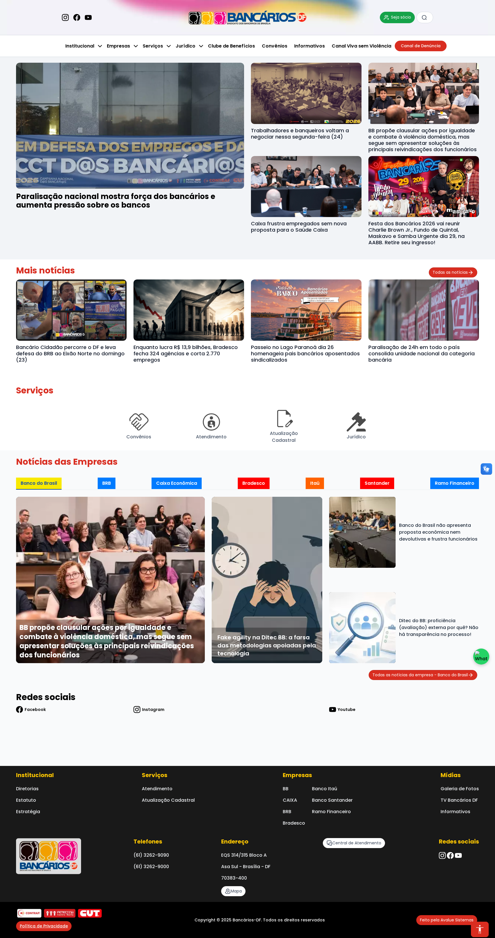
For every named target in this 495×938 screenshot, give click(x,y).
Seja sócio (401, 17)
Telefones (147, 842)
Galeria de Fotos (460, 788)
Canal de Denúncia (421, 46)
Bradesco (294, 823)
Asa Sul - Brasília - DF (245, 866)
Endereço (234, 842)
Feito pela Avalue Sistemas (447, 920)
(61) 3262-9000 (151, 866)
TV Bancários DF (459, 800)
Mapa (236, 891)
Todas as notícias (450, 272)
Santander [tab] (377, 483)
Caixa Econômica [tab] (176, 483)
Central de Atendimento (356, 843)
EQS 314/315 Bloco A (244, 855)
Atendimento (157, 788)
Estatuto (26, 800)
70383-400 (234, 878)
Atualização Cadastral (168, 800)
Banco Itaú (324, 788)
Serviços (153, 46)
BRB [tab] (106, 483)
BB (285, 788)
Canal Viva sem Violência (361, 46)
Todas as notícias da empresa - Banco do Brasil (420, 675)
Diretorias (27, 788)
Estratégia (28, 811)
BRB (287, 811)
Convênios (274, 46)
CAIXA (290, 800)
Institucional (79, 46)
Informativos (309, 46)
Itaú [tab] (314, 483)
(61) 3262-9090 (151, 855)
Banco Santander (332, 800)
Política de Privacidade (44, 926)
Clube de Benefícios (231, 46)
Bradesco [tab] (253, 483)
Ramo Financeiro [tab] (454, 483)
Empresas (118, 46)
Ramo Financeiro (331, 811)
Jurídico (185, 46)
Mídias (451, 775)
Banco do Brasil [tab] (39, 483)
